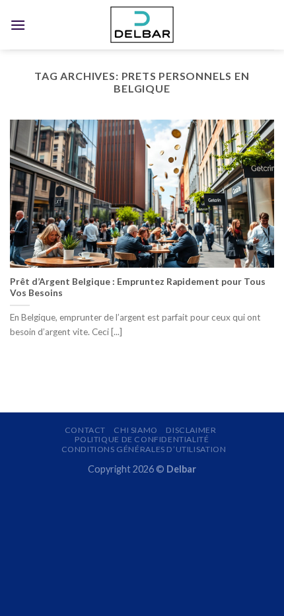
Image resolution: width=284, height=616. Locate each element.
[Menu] (18, 25)
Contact (85, 430)
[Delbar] (142, 25)
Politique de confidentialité (142, 439)
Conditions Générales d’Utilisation (144, 449)
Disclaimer (191, 430)
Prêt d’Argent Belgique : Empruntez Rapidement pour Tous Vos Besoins (138, 287)
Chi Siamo (136, 430)
